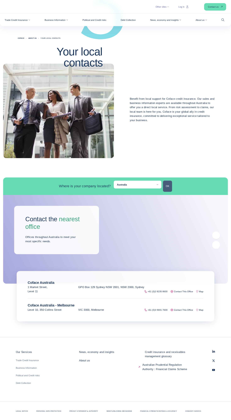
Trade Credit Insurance (27, 360)
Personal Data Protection (48, 411)
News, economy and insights (96, 352)
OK (167, 186)
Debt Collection (23, 383)
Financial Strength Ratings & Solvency (158, 411)
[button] (17, 20)
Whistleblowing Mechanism (119, 411)
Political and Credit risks (28, 375)
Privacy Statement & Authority (83, 411)
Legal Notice (22, 411)
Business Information (26, 368)
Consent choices (193, 411)
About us (84, 360)
